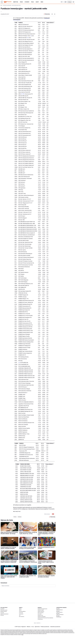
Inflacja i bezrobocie (41, 611)
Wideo (42, 1)
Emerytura (15, 1)
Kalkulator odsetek (41, 610)
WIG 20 (20, 608)
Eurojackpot (2, 608)
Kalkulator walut (40, 615)
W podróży (27, 1)
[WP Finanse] (8, 2)
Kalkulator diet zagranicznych (42, 608)
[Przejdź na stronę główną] (2, 2)
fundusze (19, 516)
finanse (15, 516)
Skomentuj (47, 14)
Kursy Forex (21, 612)
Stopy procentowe (40, 612)
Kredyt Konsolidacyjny (59, 614)
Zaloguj (69, 1)
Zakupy (37, 1)
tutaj (22, 634)
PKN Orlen (2, 615)
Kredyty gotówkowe (59, 609)
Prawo (21, 1)
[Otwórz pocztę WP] (62, 2)
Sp (30, 35)
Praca (32, 1)
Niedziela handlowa (3, 611)
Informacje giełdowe (22, 611)
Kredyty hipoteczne (59, 612)
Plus (28, 37)
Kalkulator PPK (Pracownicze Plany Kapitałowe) (45, 617)
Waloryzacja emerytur (3, 610)
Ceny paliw (2, 612)
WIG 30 (20, 610)
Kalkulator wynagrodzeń (41, 616)
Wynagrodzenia (40, 619)
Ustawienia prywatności (55, 626)
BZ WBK (22, 94)
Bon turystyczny (21, 616)
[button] (65, 2)
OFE (19, 615)
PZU (19, 362)
